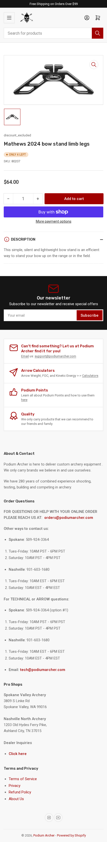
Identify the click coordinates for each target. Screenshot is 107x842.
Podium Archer (43, 835)
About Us (16, 799)
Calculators (90, 375)
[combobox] (53, 33)
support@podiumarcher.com (55, 356)
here (24, 400)
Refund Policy (20, 792)
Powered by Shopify (71, 835)
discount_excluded (17, 135)
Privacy (14, 785)
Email (25, 356)
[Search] (97, 33)
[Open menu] (9, 17)
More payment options (53, 221)
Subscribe (90, 315)
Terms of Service (23, 779)
